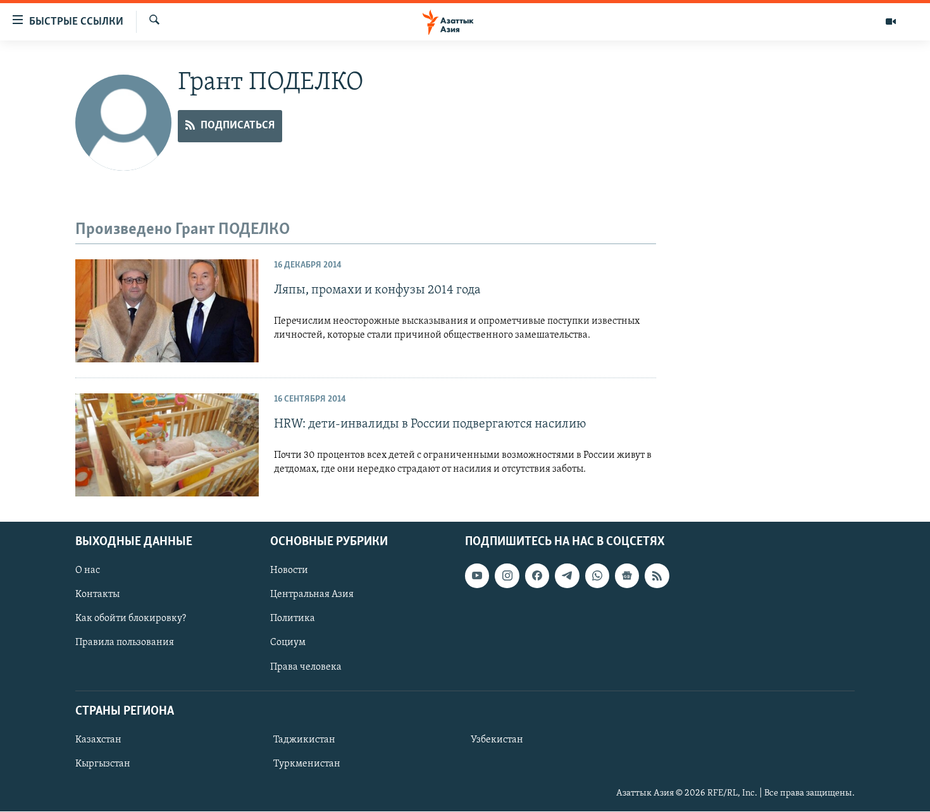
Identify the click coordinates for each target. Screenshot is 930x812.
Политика (292, 619)
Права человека (306, 667)
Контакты (97, 595)
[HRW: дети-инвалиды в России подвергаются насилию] (167, 444)
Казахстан (98, 740)
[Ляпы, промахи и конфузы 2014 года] (167, 310)
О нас (87, 570)
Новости (289, 570)
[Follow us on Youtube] (477, 575)
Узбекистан (497, 740)
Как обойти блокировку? (130, 619)
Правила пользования (124, 643)
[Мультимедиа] (891, 21)
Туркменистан (306, 764)
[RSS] (657, 575)
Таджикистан (304, 740)
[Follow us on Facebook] (537, 575)
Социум (288, 643)
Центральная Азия (312, 595)
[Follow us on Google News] (627, 575)
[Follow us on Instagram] (507, 575)
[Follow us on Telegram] (567, 575)
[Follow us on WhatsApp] (597, 575)
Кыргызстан (102, 764)
